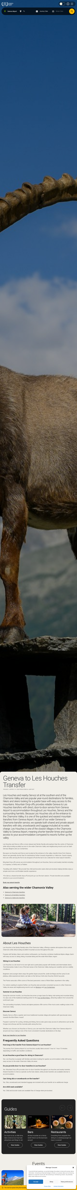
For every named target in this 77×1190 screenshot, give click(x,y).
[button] (73, 1167)
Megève (38, 987)
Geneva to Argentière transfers (15, 895)
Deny (51, 1182)
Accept (35, 1182)
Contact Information (58, 1186)
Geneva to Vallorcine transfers (15, 898)
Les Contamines (49, 987)
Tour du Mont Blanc (43, 998)
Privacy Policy (47, 1186)
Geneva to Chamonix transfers (15, 892)
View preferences (67, 1182)
